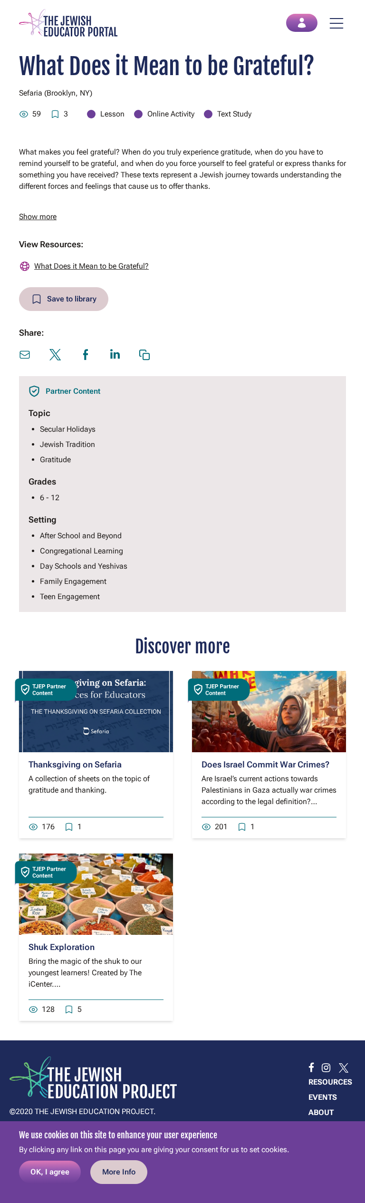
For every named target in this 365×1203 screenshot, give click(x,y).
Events (322, 1097)
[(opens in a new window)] (311, 1068)
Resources (330, 1082)
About (321, 1112)
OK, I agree (49, 1171)
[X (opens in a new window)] (55, 354)
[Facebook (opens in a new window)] (85, 354)
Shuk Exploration (62, 947)
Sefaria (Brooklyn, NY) (55, 92)
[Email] (24, 354)
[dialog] (182, 1162)
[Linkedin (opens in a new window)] (115, 354)
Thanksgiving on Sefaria (75, 764)
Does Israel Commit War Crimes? (265, 764)
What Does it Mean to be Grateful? (91, 266)
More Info (118, 1171)
